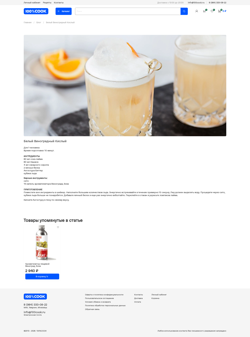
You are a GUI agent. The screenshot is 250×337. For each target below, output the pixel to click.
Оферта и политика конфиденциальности (104, 295)
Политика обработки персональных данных (105, 305)
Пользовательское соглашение (99, 298)
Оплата (137, 302)
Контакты (59, 3)
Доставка (138, 298)
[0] (204, 11)
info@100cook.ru (196, 3)
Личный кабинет (32, 3)
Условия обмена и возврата (98, 302)
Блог (38, 22)
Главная (28, 22)
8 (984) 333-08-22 (217, 3)
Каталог (66, 11)
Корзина (155, 298)
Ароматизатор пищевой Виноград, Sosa (37, 265)
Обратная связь (92, 309)
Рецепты (47, 3)
